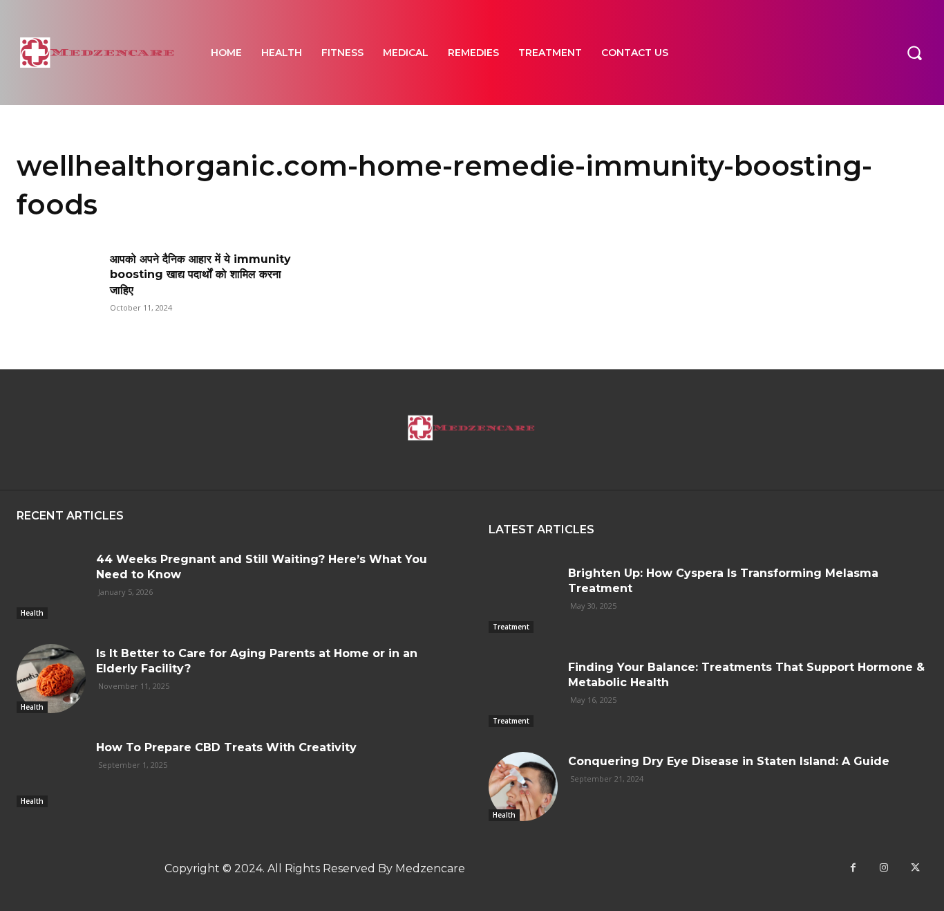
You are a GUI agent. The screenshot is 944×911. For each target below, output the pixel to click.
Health (32, 613)
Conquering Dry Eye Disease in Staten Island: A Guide (728, 761)
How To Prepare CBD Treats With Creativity (226, 747)
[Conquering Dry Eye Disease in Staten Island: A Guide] (523, 786)
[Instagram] (884, 868)
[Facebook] (853, 868)
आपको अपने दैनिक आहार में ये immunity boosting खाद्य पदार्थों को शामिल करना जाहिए (200, 274)
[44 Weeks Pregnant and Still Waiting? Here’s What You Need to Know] (51, 584)
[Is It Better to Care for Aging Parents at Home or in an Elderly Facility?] (51, 678)
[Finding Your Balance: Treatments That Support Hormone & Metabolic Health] (523, 692)
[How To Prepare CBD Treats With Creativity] (51, 772)
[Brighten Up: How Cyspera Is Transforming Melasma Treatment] (523, 598)
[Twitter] (915, 868)
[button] (914, 52)
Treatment (511, 627)
